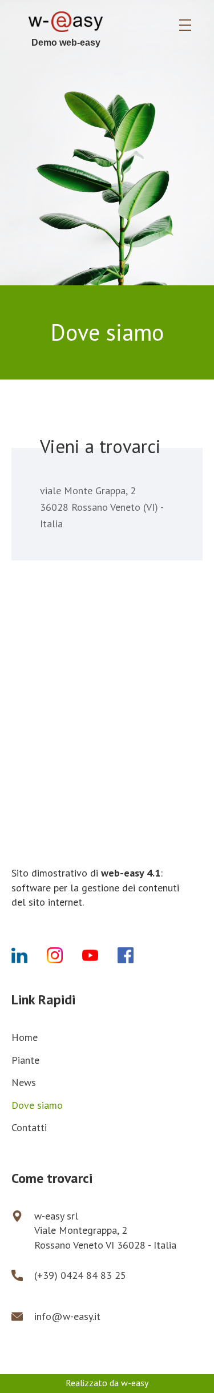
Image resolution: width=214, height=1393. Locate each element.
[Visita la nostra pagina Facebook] (135, 957)
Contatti (29, 1127)
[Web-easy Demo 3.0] (65, 25)
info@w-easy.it (67, 1316)
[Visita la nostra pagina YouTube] (100, 957)
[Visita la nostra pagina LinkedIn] (29, 957)
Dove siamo (37, 1105)
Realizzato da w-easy (107, 1382)
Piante (25, 1060)
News (23, 1082)
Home (24, 1037)
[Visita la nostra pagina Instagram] (64, 957)
